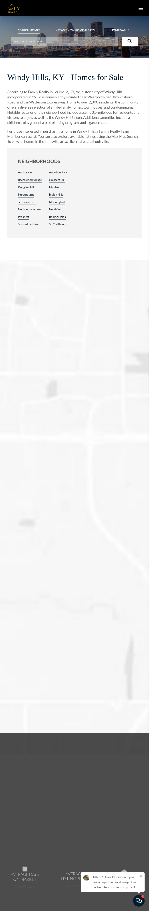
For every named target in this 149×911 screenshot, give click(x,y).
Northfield (55, 209)
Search (29, 30)
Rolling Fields (57, 216)
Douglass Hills (27, 187)
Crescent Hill (57, 179)
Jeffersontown (27, 202)
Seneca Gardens (28, 224)
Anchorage (25, 172)
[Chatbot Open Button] (139, 901)
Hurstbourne (26, 194)
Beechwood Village (30, 179)
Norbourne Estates (30, 209)
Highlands (55, 187)
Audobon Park (58, 172)
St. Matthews (57, 224)
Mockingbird (57, 202)
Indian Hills (56, 194)
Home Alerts (75, 30)
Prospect (23, 216)
